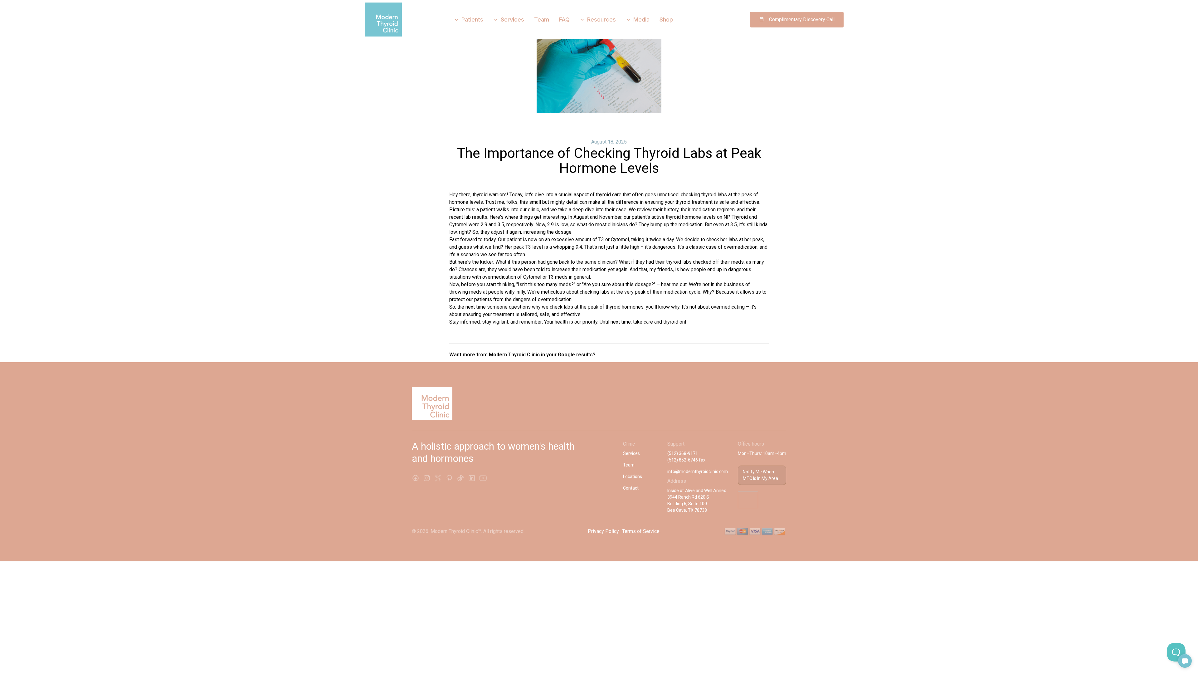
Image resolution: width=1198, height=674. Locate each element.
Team (541, 19)
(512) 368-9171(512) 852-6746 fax (686, 456)
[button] (468, 19)
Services (631, 453)
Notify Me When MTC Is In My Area (760, 475)
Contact (631, 488)
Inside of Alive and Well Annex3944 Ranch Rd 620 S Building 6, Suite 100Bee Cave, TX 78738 (696, 500)
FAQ (564, 19)
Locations (632, 476)
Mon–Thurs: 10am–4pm (762, 453)
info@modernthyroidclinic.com (697, 471)
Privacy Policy (603, 531)
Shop (666, 19)
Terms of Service (641, 531)
